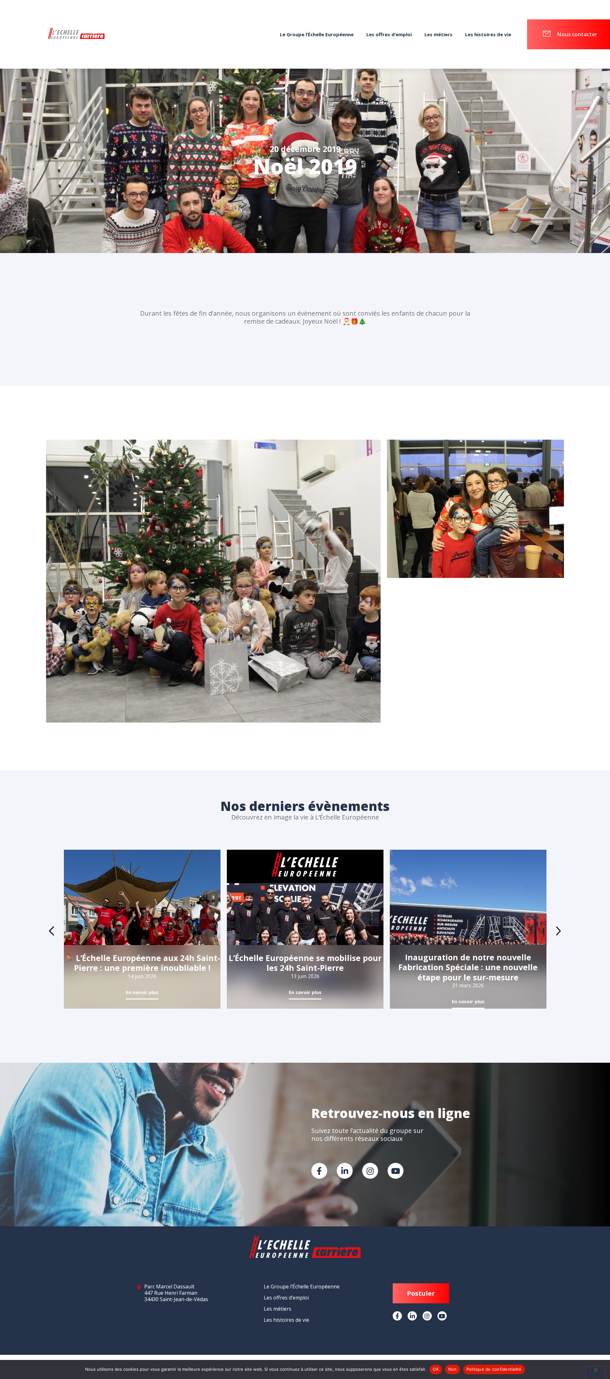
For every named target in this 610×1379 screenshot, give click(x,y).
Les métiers (438, 34)
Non (452, 1369)
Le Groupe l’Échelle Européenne (317, 34)
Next (558, 931)
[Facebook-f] (319, 1171)
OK (436, 1369)
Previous (52, 931)
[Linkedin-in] (345, 1171)
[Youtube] (395, 1171)
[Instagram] (370, 1171)
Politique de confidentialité (494, 1369)
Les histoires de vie (488, 34)
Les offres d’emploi (389, 34)
